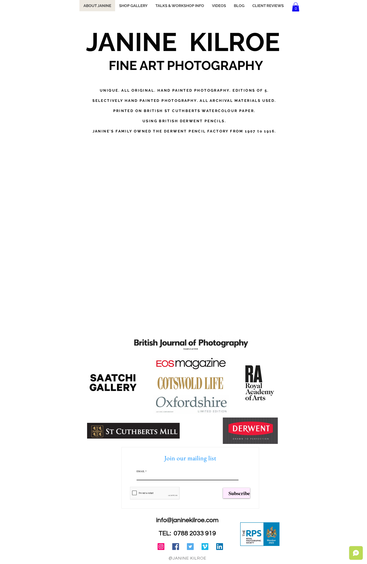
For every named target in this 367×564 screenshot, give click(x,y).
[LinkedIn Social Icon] (219, 546)
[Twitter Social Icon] (190, 546)
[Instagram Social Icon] (161, 546)
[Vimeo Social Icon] (205, 546)
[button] (295, 6)
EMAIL (141, 471)
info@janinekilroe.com (187, 520)
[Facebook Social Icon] (175, 546)
